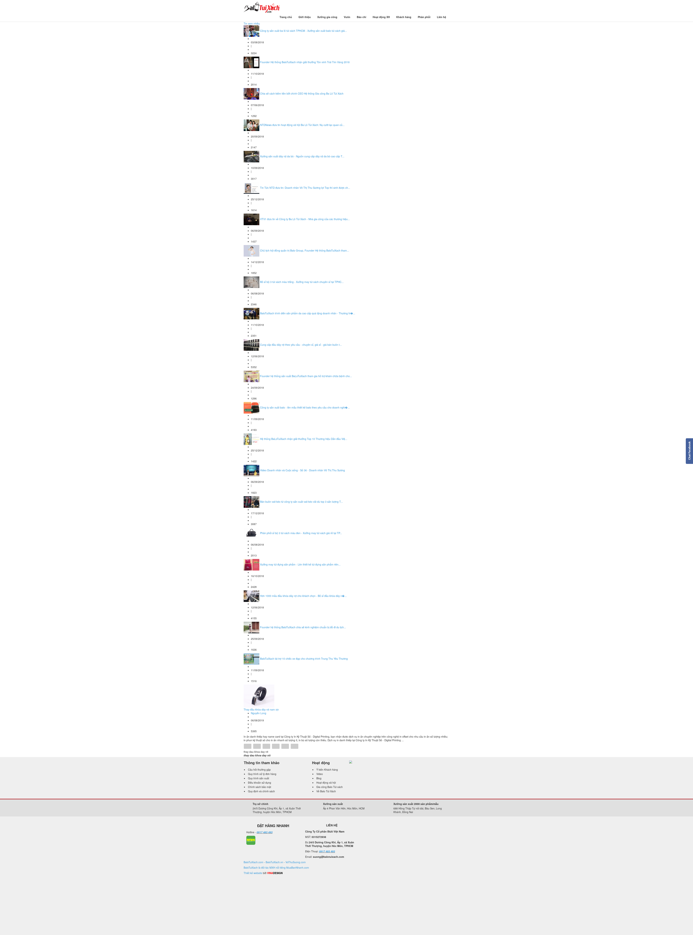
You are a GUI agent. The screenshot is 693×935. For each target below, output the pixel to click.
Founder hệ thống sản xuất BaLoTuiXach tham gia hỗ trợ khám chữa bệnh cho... (306, 376)
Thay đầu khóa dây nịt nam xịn (261, 709)
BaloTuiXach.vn (274, 862)
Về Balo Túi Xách (326, 791)
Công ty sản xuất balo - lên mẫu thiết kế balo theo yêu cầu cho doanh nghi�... (305, 407)
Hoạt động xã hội (326, 782)
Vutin (347, 17)
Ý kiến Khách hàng (327, 769)
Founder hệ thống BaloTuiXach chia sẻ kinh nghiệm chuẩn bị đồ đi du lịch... (303, 627)
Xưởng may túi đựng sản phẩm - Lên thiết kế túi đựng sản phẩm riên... (300, 564)
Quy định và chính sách (261, 791)
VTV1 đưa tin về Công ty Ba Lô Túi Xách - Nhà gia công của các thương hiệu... (305, 219)
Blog (318, 778)
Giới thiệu (304, 17)
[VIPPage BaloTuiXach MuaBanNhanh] (250, 840)
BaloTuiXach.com (253, 862)
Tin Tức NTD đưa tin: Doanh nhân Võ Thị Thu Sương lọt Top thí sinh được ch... (305, 187)
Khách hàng (403, 17)
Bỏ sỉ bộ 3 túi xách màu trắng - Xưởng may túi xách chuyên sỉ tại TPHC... (302, 282)
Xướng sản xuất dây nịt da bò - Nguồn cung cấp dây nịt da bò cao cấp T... (302, 156)
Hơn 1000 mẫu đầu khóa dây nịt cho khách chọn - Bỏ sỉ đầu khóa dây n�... (303, 596)
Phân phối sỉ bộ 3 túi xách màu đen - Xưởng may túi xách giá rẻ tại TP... (301, 533)
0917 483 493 (265, 832)
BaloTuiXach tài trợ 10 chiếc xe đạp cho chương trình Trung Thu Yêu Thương (304, 658)
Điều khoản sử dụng (259, 782)
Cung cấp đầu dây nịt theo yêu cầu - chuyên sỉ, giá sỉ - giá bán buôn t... (301, 344)
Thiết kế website (253, 873)
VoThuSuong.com (296, 862)
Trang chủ (286, 17)
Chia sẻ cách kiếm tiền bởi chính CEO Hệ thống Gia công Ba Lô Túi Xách (301, 93)
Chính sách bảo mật (259, 787)
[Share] (247, 746)
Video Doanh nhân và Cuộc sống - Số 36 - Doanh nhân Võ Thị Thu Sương (302, 470)
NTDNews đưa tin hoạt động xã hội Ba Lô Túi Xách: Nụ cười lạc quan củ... (302, 125)
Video (319, 774)
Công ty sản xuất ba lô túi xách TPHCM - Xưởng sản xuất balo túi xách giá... (303, 30)
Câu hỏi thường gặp (259, 769)
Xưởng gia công (327, 17)
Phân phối (424, 17)
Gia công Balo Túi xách (329, 787)
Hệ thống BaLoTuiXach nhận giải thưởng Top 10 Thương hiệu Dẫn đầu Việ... (303, 439)
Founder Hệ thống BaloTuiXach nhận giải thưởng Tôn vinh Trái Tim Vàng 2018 (305, 62)
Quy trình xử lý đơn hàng (262, 774)
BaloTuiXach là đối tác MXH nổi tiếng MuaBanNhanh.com (276, 867)
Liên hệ (441, 17)
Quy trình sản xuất (258, 778)
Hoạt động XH (381, 17)
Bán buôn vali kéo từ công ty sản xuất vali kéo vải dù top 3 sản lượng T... (301, 501)
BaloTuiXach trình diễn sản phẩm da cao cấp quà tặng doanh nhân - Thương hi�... (307, 313)
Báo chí (361, 17)
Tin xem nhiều (252, 23)
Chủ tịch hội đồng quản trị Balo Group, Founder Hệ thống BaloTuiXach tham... (304, 250)
